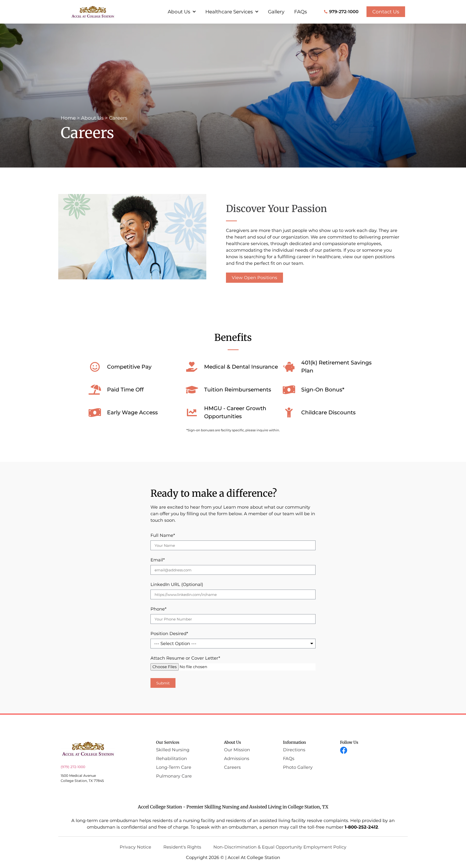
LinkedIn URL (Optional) (176, 584)
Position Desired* (169, 633)
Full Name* (162, 535)
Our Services (167, 742)
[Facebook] (343, 750)
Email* (157, 560)
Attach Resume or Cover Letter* (185, 658)
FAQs (300, 12)
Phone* (158, 609)
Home (68, 118)
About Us (179, 12)
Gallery (276, 12)
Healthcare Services (229, 12)
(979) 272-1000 (73, 767)
